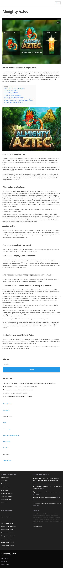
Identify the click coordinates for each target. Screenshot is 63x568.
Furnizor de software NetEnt (11, 435)
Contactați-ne (5, 564)
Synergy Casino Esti (6, 539)
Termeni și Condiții (37, 526)
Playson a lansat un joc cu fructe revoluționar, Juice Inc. (18, 390)
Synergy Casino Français (7, 542)
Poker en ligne (7, 429)
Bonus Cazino (4, 490)
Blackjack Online (5, 487)
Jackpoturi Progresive (7, 493)
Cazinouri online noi (6, 496)
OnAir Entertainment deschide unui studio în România (17, 396)
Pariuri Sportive (7, 404)
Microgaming (6, 441)
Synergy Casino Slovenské (8, 536)
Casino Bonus (7, 460)
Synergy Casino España (7, 530)
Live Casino (6, 410)
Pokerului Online (5, 484)
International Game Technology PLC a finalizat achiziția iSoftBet (20, 386)
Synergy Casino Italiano (7, 533)
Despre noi (4, 561)
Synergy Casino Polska (7, 523)
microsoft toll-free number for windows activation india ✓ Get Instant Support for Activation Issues (29, 383)
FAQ (4, 422)
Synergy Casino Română (7, 545)
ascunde (11, 86)
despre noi (35, 523)
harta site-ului (5, 558)
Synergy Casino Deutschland (8, 526)
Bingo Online (4, 503)
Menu (57, 3)
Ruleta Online (4, 481)
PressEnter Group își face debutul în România (15, 393)
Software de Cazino (6, 500)
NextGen (5, 448)
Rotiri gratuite (5, 478)
